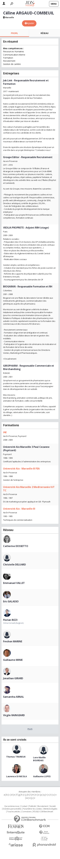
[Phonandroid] (44, 845)
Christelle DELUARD (14, 564)
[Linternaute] (16, 832)
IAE (5, 432)
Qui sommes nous (11, 806)
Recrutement (43, 806)
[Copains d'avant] (16, 839)
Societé (53, 806)
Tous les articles (13, 812)
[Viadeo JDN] (44, 839)
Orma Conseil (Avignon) (13, 623)
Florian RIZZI (10, 620)
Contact (24, 806)
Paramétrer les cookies (32, 809)
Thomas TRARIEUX (16, 756)
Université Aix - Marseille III (19, 508)
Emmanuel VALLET (14, 583)
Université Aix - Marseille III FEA (21, 468)
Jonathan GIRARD (13, 678)
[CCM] (44, 826)
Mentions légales (50, 809)
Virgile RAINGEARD (14, 715)
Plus (30, 729)
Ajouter (30, 23)
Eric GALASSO (11, 601)
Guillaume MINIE (13, 660)
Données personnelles (12, 809)
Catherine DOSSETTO (15, 546)
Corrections (26, 812)
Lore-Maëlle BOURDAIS (39, 759)
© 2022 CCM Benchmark (43, 812)
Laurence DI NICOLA (16, 776)
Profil (14, 33)
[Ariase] (16, 844)
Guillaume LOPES (42, 776)
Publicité (32, 806)
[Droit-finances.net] (44, 832)
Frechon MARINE (12, 641)
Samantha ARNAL (13, 696)
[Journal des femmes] (16, 826)
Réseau (44, 33)
